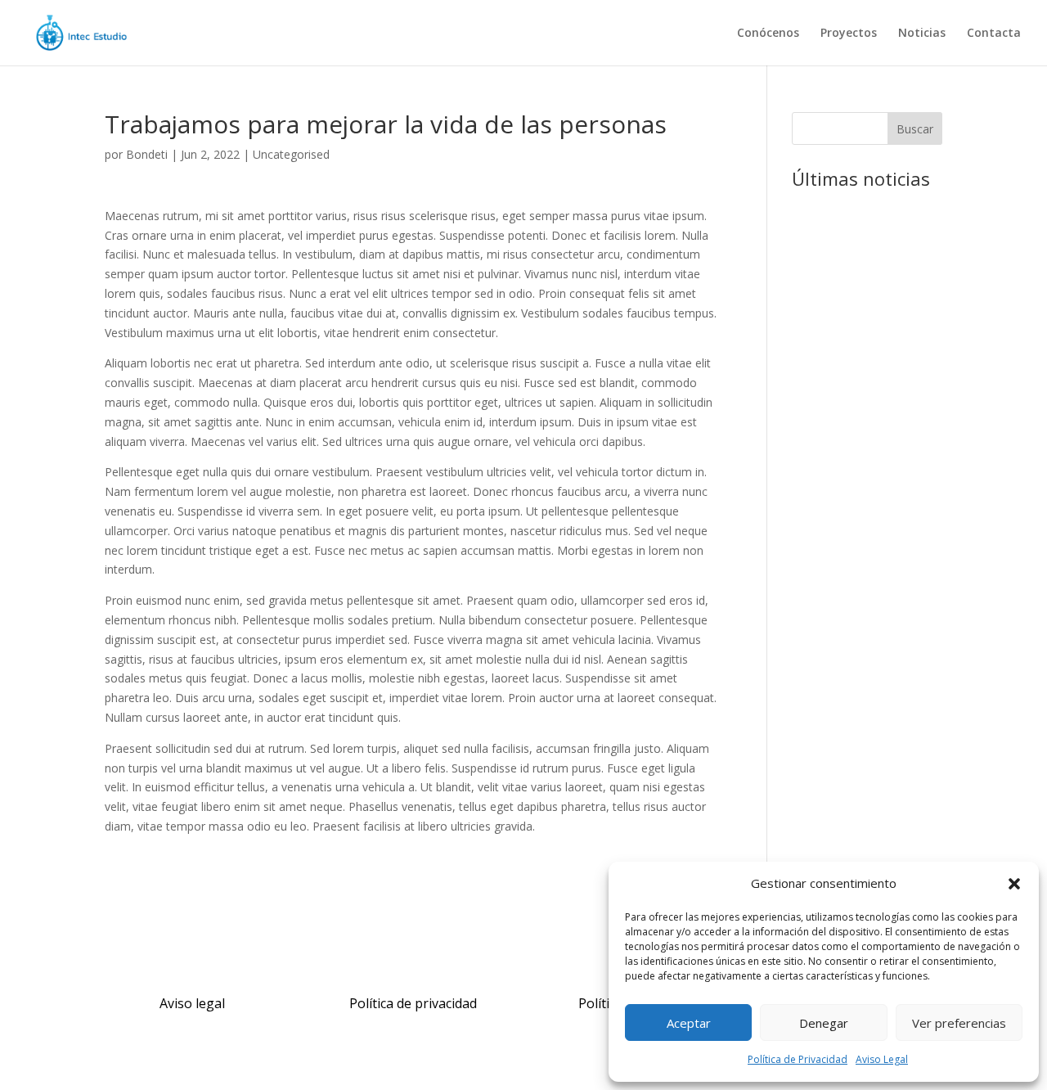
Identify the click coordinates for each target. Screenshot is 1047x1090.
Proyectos (848, 33)
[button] (1014, 884)
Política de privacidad (413, 1003)
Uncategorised (291, 154)
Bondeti (147, 154)
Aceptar (689, 1023)
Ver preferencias (959, 1023)
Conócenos (768, 33)
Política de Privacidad (797, 1059)
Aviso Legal (882, 1059)
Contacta (994, 33)
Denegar (823, 1023)
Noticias (922, 33)
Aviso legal (192, 1003)
